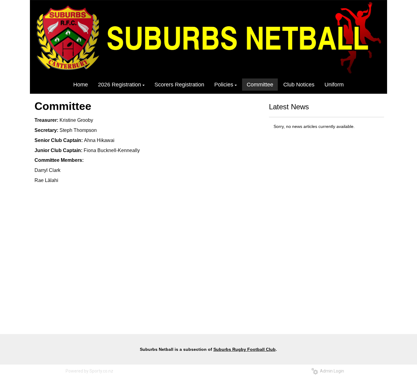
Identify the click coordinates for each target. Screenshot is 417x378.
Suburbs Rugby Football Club (244, 349)
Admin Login (331, 371)
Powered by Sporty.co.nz (89, 371)
